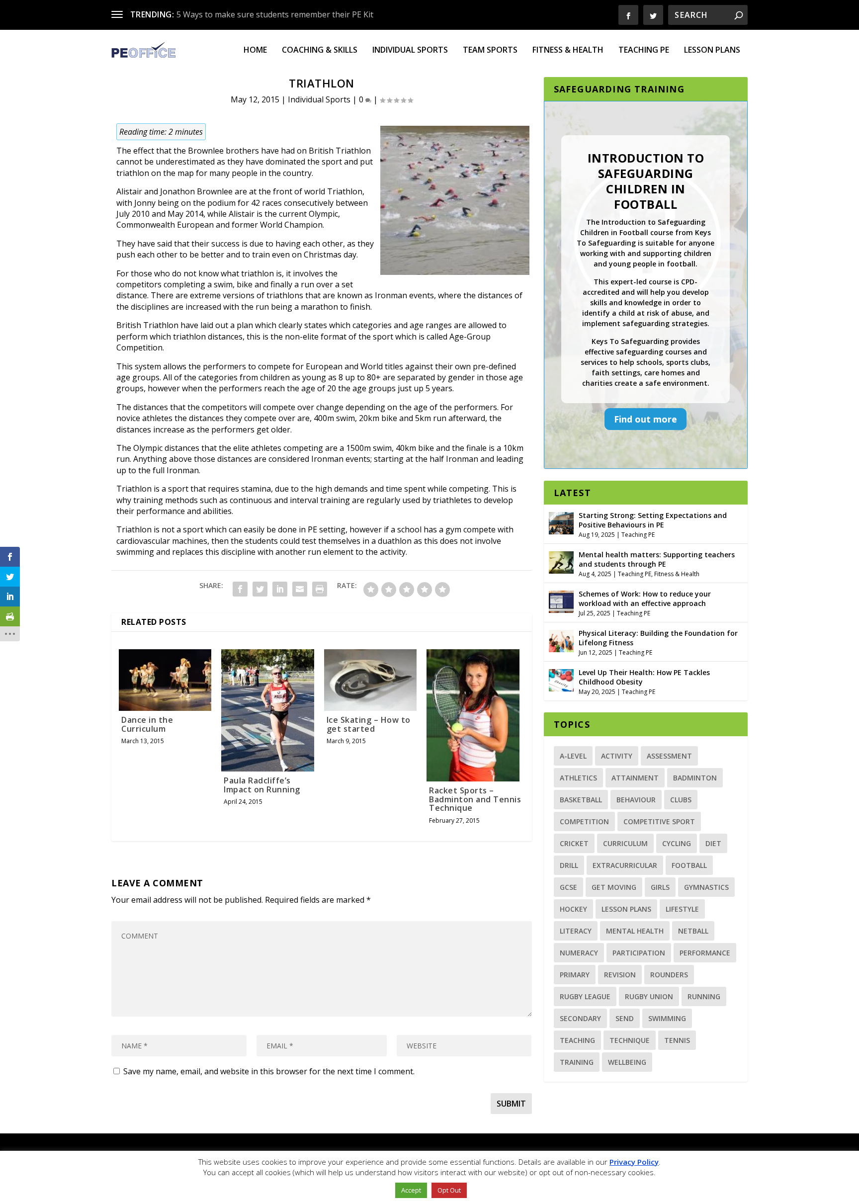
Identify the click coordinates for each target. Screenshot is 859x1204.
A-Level (573, 756)
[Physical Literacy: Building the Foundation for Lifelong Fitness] (561, 639)
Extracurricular (625, 865)
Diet (713, 843)
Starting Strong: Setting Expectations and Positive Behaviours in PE (653, 520)
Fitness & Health (567, 50)
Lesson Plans (712, 50)
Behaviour (636, 799)
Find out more (645, 419)
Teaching (577, 1040)
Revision (620, 974)
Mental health (635, 931)
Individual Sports (410, 50)
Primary (575, 974)
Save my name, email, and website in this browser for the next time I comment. (269, 1071)
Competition (584, 821)
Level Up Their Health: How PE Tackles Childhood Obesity (644, 677)
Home (255, 50)
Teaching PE (643, 50)
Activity (616, 756)
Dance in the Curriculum (147, 724)
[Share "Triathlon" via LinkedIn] (280, 589)
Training (577, 1062)
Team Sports (490, 50)
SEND (624, 1018)
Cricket (574, 843)
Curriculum (625, 843)
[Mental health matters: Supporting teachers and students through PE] (561, 561)
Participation (638, 952)
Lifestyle (682, 909)
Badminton (695, 777)
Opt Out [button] (449, 1190)
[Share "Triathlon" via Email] (300, 589)
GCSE (568, 887)
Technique (629, 1040)
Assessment (669, 756)
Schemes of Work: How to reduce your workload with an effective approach (645, 598)
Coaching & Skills (319, 50)
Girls (660, 887)
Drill (569, 865)
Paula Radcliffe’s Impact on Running (262, 785)
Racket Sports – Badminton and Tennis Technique (475, 799)
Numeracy (579, 952)
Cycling (676, 843)
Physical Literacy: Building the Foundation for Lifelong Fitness (658, 637)
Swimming (667, 1018)
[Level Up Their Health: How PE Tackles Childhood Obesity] (561, 679)
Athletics (578, 777)
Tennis (677, 1040)
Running (703, 996)
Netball (693, 931)
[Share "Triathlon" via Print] (320, 589)
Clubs (680, 799)
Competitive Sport (659, 821)
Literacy (576, 931)
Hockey (573, 909)
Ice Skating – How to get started (369, 724)
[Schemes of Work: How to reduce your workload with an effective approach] (561, 600)
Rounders (669, 974)
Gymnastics (706, 887)
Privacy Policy (634, 1162)
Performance (705, 952)
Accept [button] (411, 1190)
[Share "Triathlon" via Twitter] (260, 589)
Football (689, 865)
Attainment (635, 777)
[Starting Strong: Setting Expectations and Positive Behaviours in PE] (561, 522)
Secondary (580, 1018)
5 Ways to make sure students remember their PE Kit (274, 14)
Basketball (581, 799)
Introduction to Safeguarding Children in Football (646, 181)
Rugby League (585, 996)
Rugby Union (649, 996)
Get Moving (614, 887)
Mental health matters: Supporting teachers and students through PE (657, 559)
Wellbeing (627, 1062)
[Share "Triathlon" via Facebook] (240, 589)
